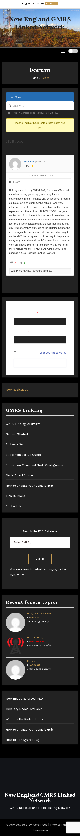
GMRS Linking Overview (23, 424)
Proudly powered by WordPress (26, 824)
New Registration (18, 389)
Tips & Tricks (15, 496)
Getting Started (17, 434)
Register (38, 122)
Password (21, 332)
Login (26, 122)
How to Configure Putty (22, 740)
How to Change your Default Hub (29, 485)
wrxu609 (29, 161)
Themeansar (39, 830)
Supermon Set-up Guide (23, 455)
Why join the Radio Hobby (24, 719)
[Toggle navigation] (63, 51)
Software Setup (17, 444)
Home (34, 77)
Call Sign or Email (26, 313)
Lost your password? (52, 352)
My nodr (31, 661)
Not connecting (35, 637)
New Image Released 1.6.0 (24, 698)
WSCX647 (35, 617)
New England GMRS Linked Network (40, 23)
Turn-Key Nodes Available (24, 709)
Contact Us (13, 506)
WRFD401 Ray (37, 641)
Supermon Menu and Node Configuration (35, 465)
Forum (45, 77)
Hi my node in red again (39, 613)
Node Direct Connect (21, 475)
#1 (28, 175)
